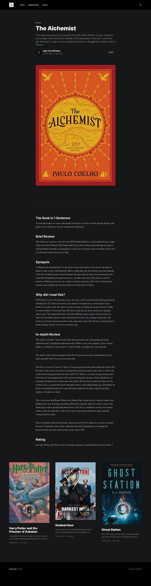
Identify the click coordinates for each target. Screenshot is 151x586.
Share (111, 52)
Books (38, 23)
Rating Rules (33, 5)
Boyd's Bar (12, 569)
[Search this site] (140, 5)
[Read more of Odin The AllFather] (39, 52)
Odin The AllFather (51, 51)
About (45, 5)
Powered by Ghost (135, 569)
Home (22, 5)
